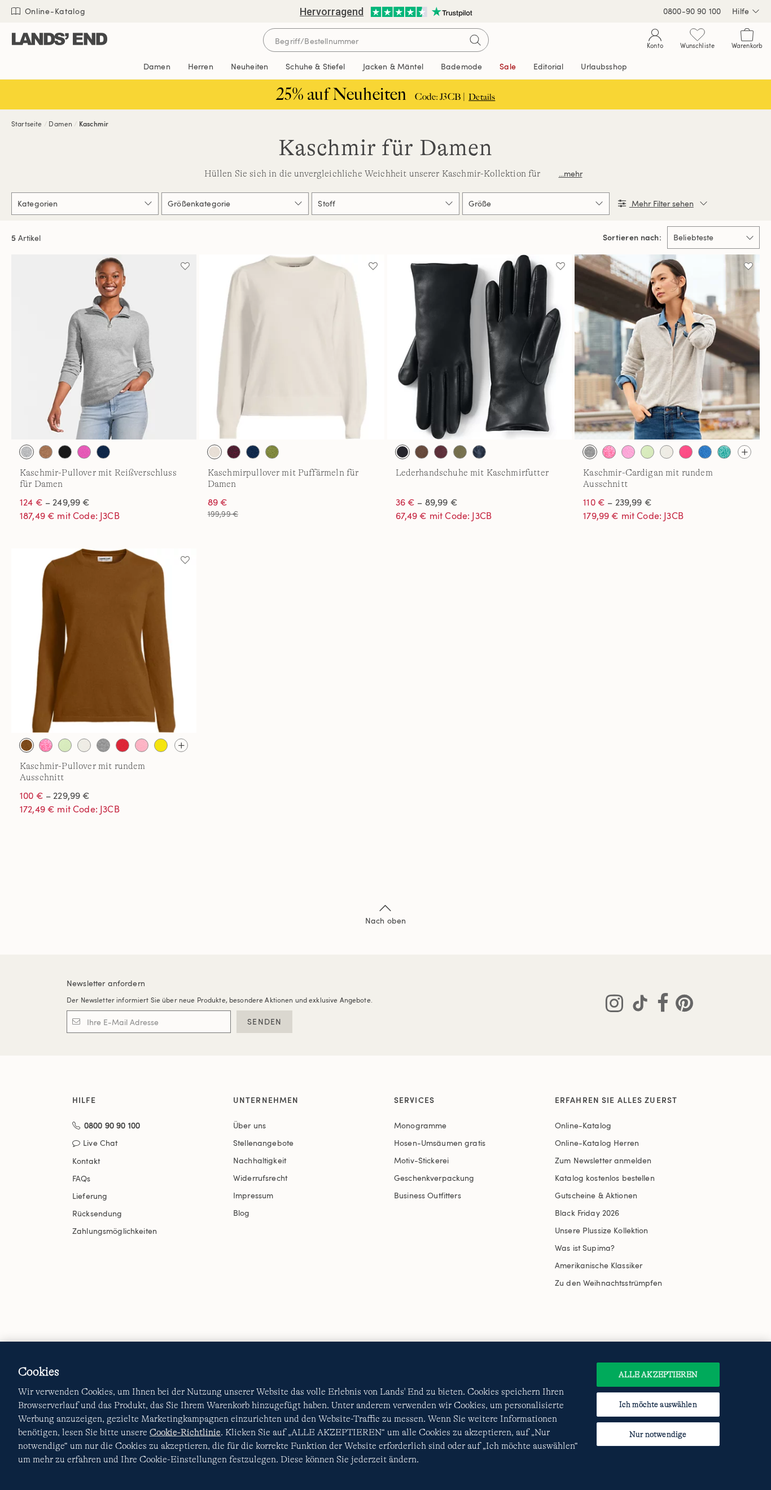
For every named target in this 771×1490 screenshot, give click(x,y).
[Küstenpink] (141, 745)
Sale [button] (508, 66)
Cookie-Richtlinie (185, 1432)
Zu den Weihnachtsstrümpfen (609, 1282)
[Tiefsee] (103, 452)
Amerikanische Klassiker (598, 1265)
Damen (60, 123)
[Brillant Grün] (647, 452)
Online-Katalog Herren (597, 1142)
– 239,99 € (617, 502)
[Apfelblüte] (609, 452)
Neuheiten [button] (249, 66)
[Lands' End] (59, 40)
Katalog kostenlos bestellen (605, 1177)
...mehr (570, 173)
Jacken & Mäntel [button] (393, 66)
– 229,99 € (55, 795)
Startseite (26, 123)
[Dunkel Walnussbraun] (421, 452)
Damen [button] (156, 66)
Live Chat (100, 1143)
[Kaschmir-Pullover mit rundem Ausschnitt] (103, 640)
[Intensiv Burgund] (441, 452)
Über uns (249, 1125)
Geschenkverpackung (434, 1177)
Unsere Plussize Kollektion (602, 1230)
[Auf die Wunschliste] (185, 265)
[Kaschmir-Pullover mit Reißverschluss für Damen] (103, 346)
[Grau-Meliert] (26, 452)
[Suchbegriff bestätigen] (475, 40)
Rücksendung (97, 1213)
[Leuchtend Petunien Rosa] (686, 452)
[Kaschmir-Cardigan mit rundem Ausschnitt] (667, 346)
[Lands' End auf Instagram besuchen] (614, 1005)
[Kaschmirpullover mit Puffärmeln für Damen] (291, 346)
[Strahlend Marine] (479, 452)
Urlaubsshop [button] (604, 66)
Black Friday (587, 1212)
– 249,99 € (55, 502)
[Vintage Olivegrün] (272, 452)
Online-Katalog (54, 11)
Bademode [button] (461, 66)
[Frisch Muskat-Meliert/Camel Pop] (45, 452)
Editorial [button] (548, 66)
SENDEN (264, 1021)
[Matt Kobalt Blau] (705, 452)
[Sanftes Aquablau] (724, 452)
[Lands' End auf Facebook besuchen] (659, 1005)
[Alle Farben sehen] (744, 452)
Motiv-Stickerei (421, 1160)
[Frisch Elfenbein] (214, 452)
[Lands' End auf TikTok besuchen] (636, 1005)
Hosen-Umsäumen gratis (439, 1142)
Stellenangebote (263, 1142)
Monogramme (420, 1125)
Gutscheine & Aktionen (596, 1195)
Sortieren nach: (632, 237)
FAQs (81, 1178)
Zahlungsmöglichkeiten (114, 1230)
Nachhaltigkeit (259, 1160)
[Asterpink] (628, 452)
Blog (241, 1212)
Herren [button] (200, 66)
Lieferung (89, 1195)
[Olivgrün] (460, 452)
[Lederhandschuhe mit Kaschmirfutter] (479, 346)
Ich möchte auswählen (658, 1404)
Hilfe (740, 11)
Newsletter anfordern (106, 983)
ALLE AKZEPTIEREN (658, 1374)
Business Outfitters (427, 1195)
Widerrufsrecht (260, 1177)
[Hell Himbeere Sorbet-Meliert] (233, 452)
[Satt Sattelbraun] (26, 745)
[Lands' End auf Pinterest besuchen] (681, 1005)
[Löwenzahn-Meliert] (161, 745)
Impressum (253, 1195)
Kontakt (86, 1160)
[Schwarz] (65, 452)
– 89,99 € (427, 502)
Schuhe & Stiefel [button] (315, 66)
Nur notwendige (657, 1434)
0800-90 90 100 (692, 11)
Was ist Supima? (585, 1247)
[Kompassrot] (122, 745)
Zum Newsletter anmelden (603, 1160)
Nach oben (385, 920)
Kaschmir (93, 123)
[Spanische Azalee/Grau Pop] (84, 452)
